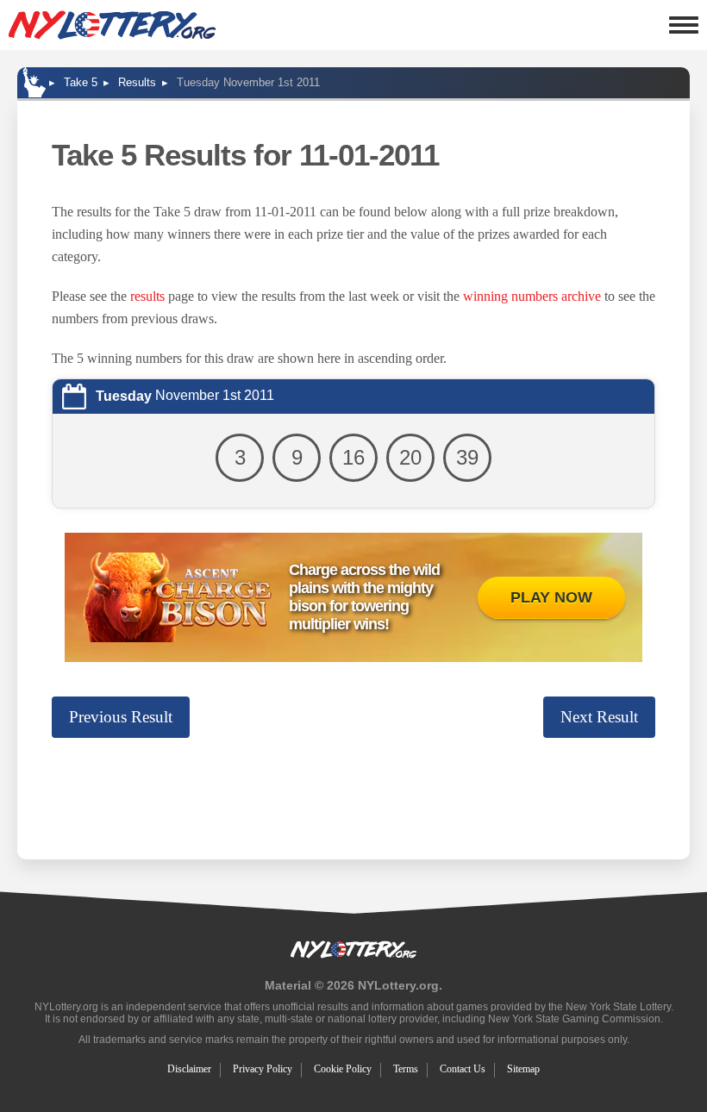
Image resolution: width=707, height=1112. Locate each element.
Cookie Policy (343, 1069)
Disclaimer (189, 1069)
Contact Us (462, 1069)
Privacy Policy (262, 1069)
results (147, 296)
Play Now (551, 597)
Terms (405, 1069)
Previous (120, 717)
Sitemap (523, 1069)
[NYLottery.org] (112, 25)
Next (599, 717)
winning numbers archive (532, 296)
